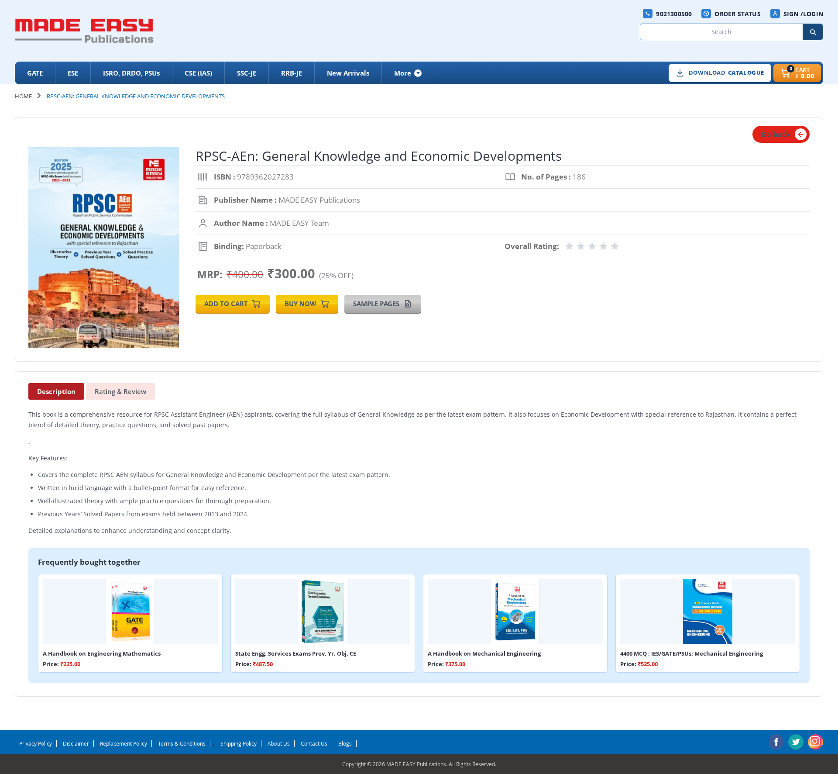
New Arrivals (348, 73)
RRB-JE (291, 73)
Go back (776, 134)
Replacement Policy (123, 743)
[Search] (813, 32)
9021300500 (674, 14)
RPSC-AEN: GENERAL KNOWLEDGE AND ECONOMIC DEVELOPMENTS (136, 96)
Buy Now (300, 303)
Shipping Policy (238, 743)
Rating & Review (120, 391)
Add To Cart (226, 303)
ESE (73, 73)
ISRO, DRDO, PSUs (131, 73)
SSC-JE (246, 73)
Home (23, 96)
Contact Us (314, 743)
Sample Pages (376, 303)
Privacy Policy (35, 743)
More (402, 73)
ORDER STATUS (737, 14)
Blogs (345, 743)
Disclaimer (76, 743)
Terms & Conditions (182, 743)
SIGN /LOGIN (803, 14)
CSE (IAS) (198, 73)
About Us (279, 743)
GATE (35, 73)
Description (56, 391)
